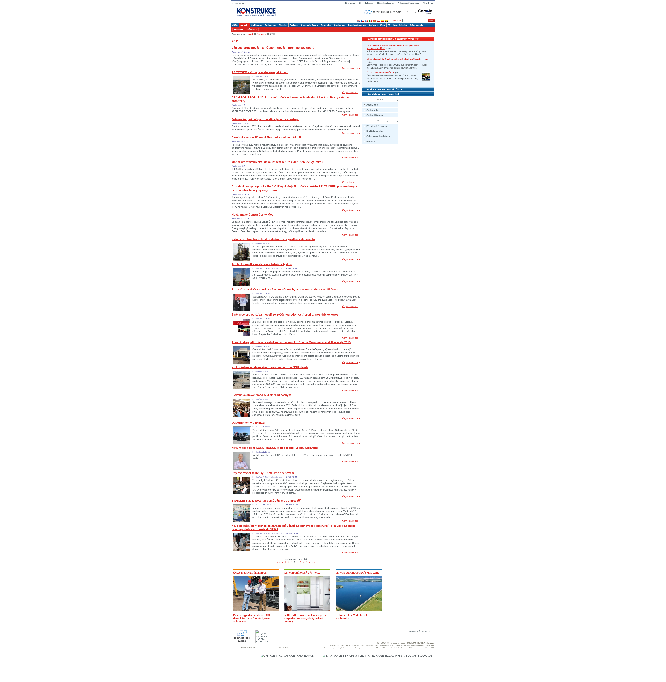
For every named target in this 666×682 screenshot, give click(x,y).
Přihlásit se (396, 20)
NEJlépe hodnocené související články (384, 89)
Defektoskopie (416, 25)
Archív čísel (372, 105)
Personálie (238, 29)
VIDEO (235, 25)
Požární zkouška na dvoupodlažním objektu (262, 264)
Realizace (294, 25)
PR (389, 25)
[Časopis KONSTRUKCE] (256, 12)
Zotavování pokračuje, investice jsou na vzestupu (265, 119)
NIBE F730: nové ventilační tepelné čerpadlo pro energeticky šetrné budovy (305, 618)
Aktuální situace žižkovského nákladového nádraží (266, 137)
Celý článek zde (350, 68)
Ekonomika (326, 25)
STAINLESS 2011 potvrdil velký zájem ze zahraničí (266, 500)
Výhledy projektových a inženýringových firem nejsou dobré (273, 47)
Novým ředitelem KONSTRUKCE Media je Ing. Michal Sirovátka (275, 447)
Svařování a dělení (377, 25)
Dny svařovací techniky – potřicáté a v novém (263, 473)
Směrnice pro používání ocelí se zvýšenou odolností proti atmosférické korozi (285, 314)
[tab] (398, 39)
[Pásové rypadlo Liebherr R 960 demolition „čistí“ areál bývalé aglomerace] (256, 610)
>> (313, 562)
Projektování (270, 25)
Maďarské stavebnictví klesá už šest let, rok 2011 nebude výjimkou (277, 162)
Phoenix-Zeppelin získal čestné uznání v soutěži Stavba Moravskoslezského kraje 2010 (291, 342)
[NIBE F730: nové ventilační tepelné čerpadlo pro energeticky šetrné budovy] (307, 610)
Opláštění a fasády (309, 25)
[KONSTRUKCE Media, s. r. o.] (383, 12)
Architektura (256, 25)
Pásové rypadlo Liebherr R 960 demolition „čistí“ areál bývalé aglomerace (251, 618)
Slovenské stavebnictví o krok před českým (261, 395)
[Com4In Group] (418, 12)
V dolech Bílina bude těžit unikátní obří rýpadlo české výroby (273, 239)
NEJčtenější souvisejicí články (393, 39)
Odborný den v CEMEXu (248, 422)
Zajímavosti (251, 29)
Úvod (250, 34)
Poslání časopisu (374, 131)
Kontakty (370, 141)
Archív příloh (372, 110)
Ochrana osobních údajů (378, 136)
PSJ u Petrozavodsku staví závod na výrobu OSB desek (270, 367)
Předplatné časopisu (376, 126)
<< (278, 562)
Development (340, 25)
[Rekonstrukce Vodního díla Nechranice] (359, 610)
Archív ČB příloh (374, 115)
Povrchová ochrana (357, 25)
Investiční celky (400, 25)
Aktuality (244, 25)
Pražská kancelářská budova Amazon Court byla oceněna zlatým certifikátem (285, 289)
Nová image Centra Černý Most (253, 214)
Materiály (283, 25)
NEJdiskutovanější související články (383, 94)
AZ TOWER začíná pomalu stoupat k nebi (260, 72)
